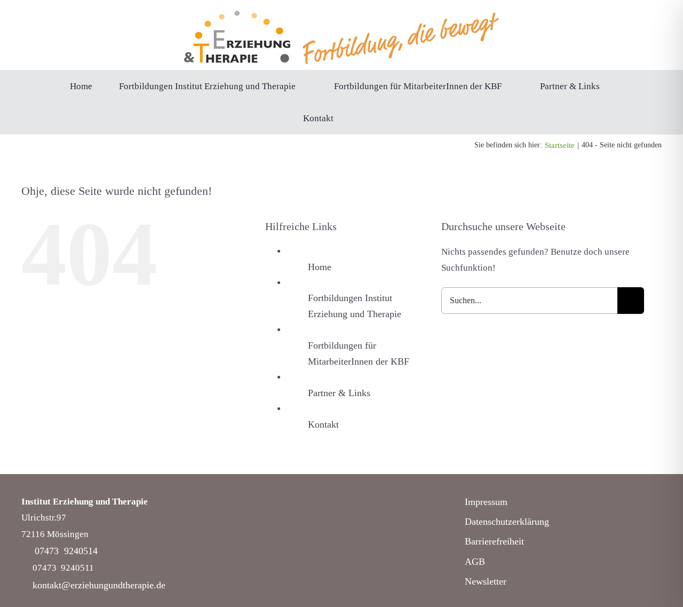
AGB (475, 561)
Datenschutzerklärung (507, 521)
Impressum (486, 501)
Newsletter (485, 581)
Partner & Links (339, 393)
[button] (363, 118)
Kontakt (323, 424)
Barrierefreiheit (494, 541)
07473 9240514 (66, 551)
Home (319, 267)
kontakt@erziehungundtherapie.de (99, 585)
